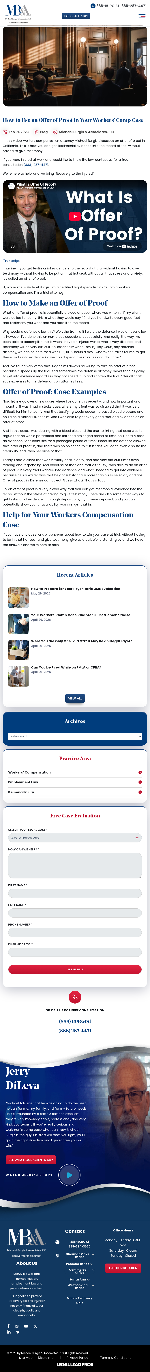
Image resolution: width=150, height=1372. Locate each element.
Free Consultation (123, 1268)
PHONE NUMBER (20, 924)
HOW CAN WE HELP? (23, 849)
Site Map (26, 1358)
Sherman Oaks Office (77, 1256)
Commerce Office (77, 1271)
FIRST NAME (17, 885)
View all (75, 698)
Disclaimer (46, 1358)
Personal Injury (21, 792)
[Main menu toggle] (141, 16)
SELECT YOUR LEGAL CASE (28, 830)
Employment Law (23, 782)
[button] (76, 16)
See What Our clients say (30, 1159)
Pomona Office (77, 1264)
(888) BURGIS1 (75, 1021)
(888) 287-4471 (36, 165)
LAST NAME (17, 905)
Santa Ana (77, 1279)
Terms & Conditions (115, 1358)
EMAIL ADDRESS (20, 944)
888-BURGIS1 (107, 5)
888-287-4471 (133, 5)
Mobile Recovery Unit (79, 1300)
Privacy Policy (77, 1358)
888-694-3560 (79, 1246)
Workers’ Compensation (29, 772)
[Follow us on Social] (11, 1326)
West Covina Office (78, 1287)
